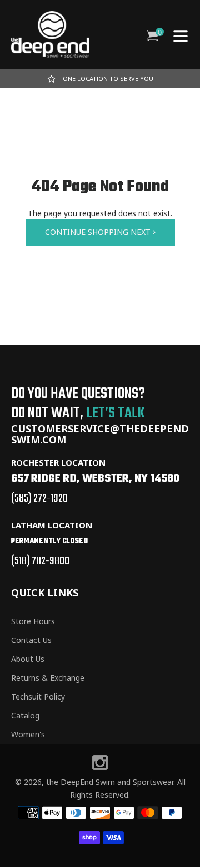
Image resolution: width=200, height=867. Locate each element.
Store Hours (33, 621)
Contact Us (31, 640)
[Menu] (180, 35)
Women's (28, 734)
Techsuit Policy (38, 696)
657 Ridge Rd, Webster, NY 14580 (95, 479)
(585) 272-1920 (39, 498)
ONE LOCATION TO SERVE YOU (108, 78)
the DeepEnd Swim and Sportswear (109, 782)
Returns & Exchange (47, 677)
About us (27, 659)
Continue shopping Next (99, 232)
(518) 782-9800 (40, 561)
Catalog (25, 715)
